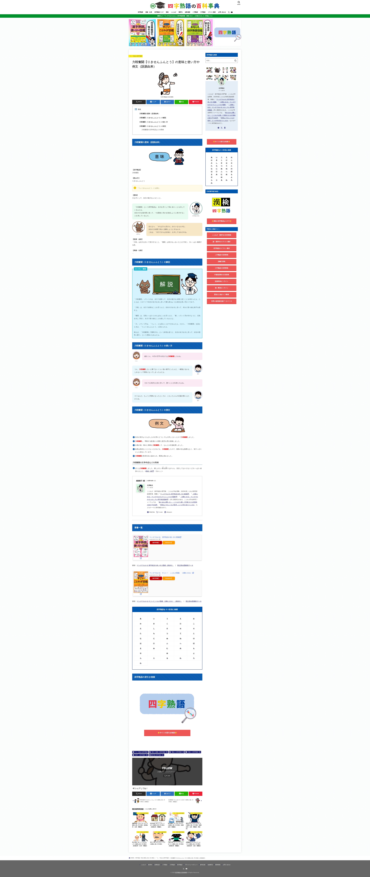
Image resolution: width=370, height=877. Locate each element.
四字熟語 (140, 12)
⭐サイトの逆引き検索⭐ (167, 733)
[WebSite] (151, 512)
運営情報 (217, 864)
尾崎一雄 (149, 471)
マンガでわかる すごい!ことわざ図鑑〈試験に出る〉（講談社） (159, 601)
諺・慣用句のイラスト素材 (221, 241)
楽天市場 (155, 542)
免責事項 (210, 864)
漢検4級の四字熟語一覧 (157, 755)
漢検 (167, 12)
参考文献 (202, 864)
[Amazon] (168, 512)
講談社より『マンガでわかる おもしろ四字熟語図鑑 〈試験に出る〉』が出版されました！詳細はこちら (185, 16)
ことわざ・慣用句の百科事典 (221, 235)
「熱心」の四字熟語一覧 (193, 752)
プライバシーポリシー (191, 864)
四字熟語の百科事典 (181, 872)
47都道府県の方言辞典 (221, 274)
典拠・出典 (148, 12)
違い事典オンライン (221, 288)
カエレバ (157, 539)
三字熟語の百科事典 (221, 268)
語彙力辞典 (221, 261)
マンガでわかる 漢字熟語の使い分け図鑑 (173, 494)
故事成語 (187, 12)
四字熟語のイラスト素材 (222, 248)
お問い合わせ (222, 12)
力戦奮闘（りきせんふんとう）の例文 (152, 126)
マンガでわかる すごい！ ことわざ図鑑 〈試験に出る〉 (170, 573)
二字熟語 (195, 12)
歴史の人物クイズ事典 (221, 294)
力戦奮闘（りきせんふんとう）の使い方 (153, 122)
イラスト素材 (212, 12)
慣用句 (180, 12)
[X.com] (229, 12)
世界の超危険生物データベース (221, 301)
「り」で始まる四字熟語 (135, 56)
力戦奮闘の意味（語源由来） (149, 113)
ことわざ (173, 12)
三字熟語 (203, 12)
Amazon (167, 542)
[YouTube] (232, 12)
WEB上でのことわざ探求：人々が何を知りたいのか (177, 505)
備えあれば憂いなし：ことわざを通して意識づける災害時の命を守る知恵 (222, 115)
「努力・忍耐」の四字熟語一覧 (159, 752)
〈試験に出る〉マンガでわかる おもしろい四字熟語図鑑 (221, 107)
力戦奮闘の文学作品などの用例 (153, 129)
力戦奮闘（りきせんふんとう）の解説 (152, 118)
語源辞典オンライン (221, 281)
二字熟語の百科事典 (221, 255)
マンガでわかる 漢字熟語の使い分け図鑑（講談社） (155, 565)
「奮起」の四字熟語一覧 (177, 752)
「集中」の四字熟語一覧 (141, 755)
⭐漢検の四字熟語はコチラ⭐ (222, 221)
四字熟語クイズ (159, 12)
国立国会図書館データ (185, 565)
